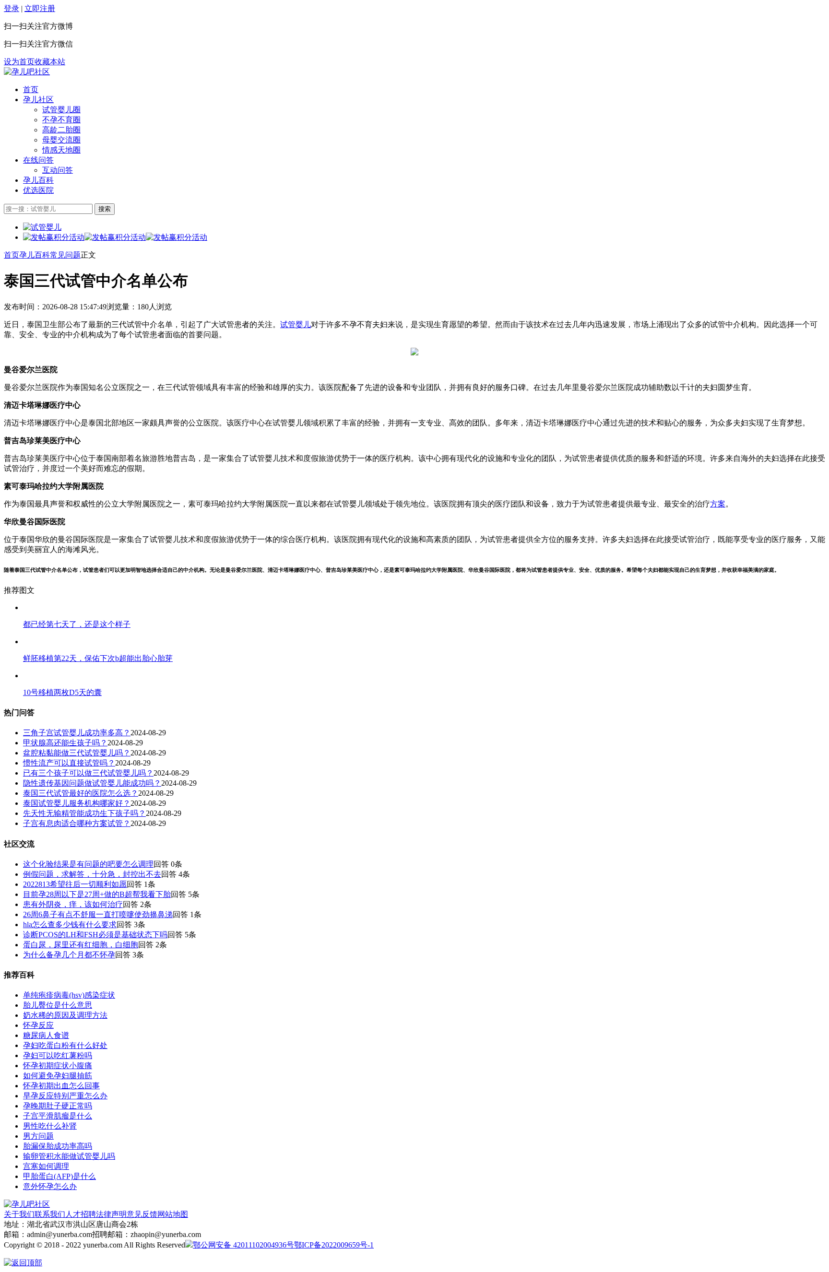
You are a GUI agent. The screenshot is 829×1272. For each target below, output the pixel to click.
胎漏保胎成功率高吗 (57, 1146)
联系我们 (50, 1214)
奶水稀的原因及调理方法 (65, 1015)
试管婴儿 (295, 324)
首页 (30, 89)
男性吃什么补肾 (50, 1126)
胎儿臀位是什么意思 (57, 1005)
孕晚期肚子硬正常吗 (57, 1106)
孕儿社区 (38, 99)
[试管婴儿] (27, 72)
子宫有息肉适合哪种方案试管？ (76, 823)
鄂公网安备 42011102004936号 (243, 1245)
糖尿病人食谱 (46, 1035)
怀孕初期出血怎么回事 (61, 1086)
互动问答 (57, 170)
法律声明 (111, 1214)
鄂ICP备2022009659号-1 (334, 1245)
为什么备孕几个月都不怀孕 (69, 955)
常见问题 (65, 255)
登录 (11, 8)
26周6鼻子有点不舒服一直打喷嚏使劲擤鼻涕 (98, 914)
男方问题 (38, 1136)
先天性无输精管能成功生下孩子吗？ (84, 813)
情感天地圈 (61, 150)
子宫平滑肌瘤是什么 (57, 1116)
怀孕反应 (38, 1025)
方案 (717, 504)
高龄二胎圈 (61, 130)
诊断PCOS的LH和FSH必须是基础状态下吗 (95, 934)
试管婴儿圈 (61, 110)
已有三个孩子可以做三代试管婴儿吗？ (88, 773)
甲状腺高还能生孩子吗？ (65, 743)
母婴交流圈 (61, 140)
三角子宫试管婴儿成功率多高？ (76, 733)
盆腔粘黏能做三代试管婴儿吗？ (76, 753)
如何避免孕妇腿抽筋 (57, 1076)
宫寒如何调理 (46, 1166)
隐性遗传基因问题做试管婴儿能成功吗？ (92, 783)
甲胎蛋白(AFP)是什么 (59, 1176)
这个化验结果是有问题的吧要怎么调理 (88, 864)
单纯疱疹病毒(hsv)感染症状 (69, 995)
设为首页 (19, 62)
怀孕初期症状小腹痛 (57, 1065)
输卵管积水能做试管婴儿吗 (69, 1156)
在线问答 (38, 160)
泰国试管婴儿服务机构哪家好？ (76, 803)
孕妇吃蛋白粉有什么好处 (65, 1045)
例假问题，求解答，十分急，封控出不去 (92, 874)
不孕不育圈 (61, 120)
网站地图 (172, 1214)
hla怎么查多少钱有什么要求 (70, 924)
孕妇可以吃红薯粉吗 (57, 1055)
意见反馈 (142, 1214)
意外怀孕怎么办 (50, 1186)
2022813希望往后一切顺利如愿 (75, 884)
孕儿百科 (38, 180)
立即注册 (39, 8)
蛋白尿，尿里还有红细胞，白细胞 (80, 945)
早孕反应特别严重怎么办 (65, 1096)
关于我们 (19, 1214)
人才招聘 (80, 1214)
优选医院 (38, 190)
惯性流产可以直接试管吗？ (69, 763)
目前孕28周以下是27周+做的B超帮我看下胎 (97, 894)
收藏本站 (50, 62)
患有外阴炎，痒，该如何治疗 (73, 904)
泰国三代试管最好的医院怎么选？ (80, 793)
